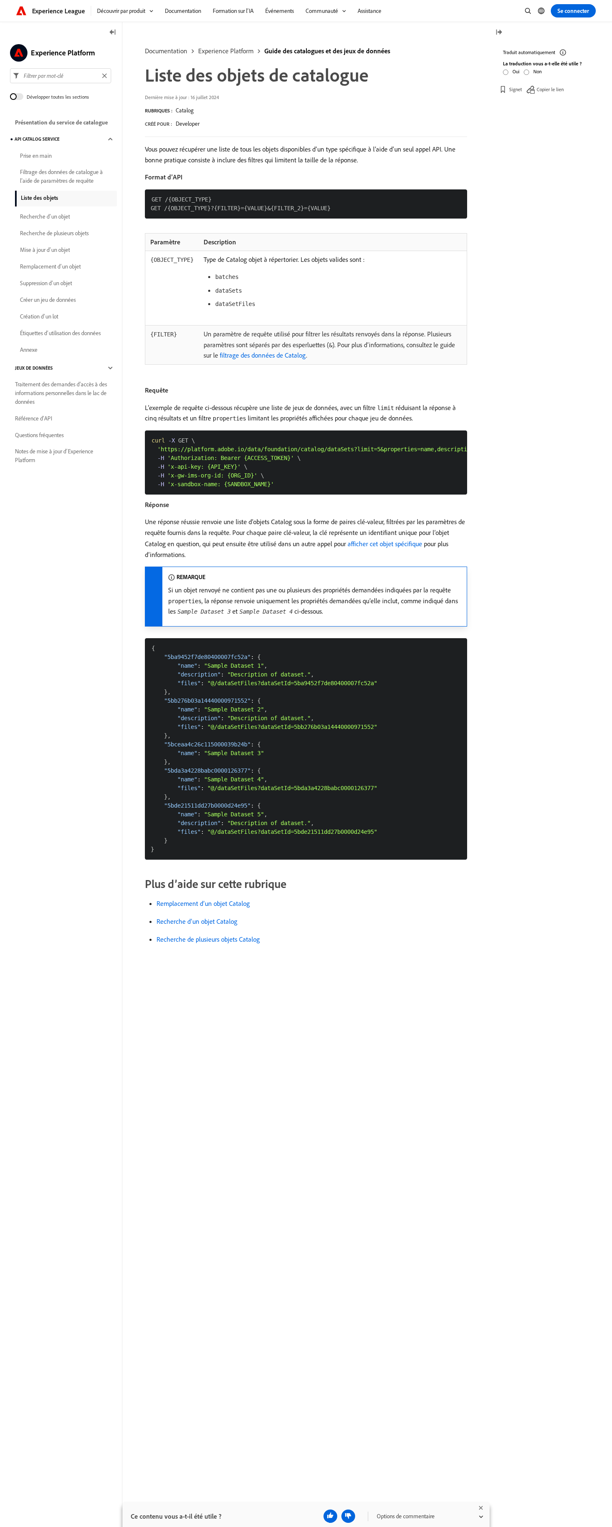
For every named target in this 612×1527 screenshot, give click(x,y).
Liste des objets (39, 197)
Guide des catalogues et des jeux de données (327, 51)
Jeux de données (34, 368)
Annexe (28, 349)
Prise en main (36, 155)
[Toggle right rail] (499, 32)
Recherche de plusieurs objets (54, 233)
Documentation (166, 51)
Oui (516, 71)
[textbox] (60, 75)
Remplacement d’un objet (50, 266)
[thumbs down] (348, 1516)
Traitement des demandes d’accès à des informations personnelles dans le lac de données (61, 393)
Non (537, 71)
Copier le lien (550, 89)
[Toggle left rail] (113, 32)
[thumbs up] (330, 1516)
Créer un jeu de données (48, 299)
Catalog (185, 110)
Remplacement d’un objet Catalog (203, 903)
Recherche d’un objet (45, 216)
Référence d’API (33, 418)
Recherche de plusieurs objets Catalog (208, 939)
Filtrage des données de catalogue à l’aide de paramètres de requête (61, 176)
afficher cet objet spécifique (385, 544)
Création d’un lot (39, 316)
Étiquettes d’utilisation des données (60, 333)
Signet (515, 89)
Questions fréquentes (39, 435)
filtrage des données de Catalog (263, 355)
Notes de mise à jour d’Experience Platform (54, 456)
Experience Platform (226, 51)
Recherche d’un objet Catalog (197, 921)
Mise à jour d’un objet (45, 250)
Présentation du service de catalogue (61, 122)
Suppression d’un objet (46, 283)
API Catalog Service (37, 139)
